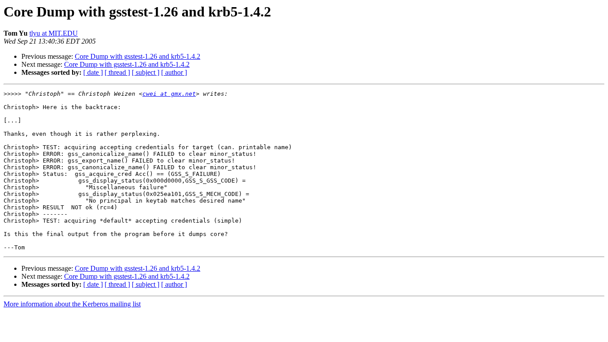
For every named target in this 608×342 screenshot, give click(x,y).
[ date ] (93, 72)
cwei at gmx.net (169, 93)
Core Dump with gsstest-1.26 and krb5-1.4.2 (137, 56)
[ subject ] (145, 72)
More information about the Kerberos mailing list (72, 304)
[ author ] (174, 72)
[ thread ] (117, 72)
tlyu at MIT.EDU (53, 33)
